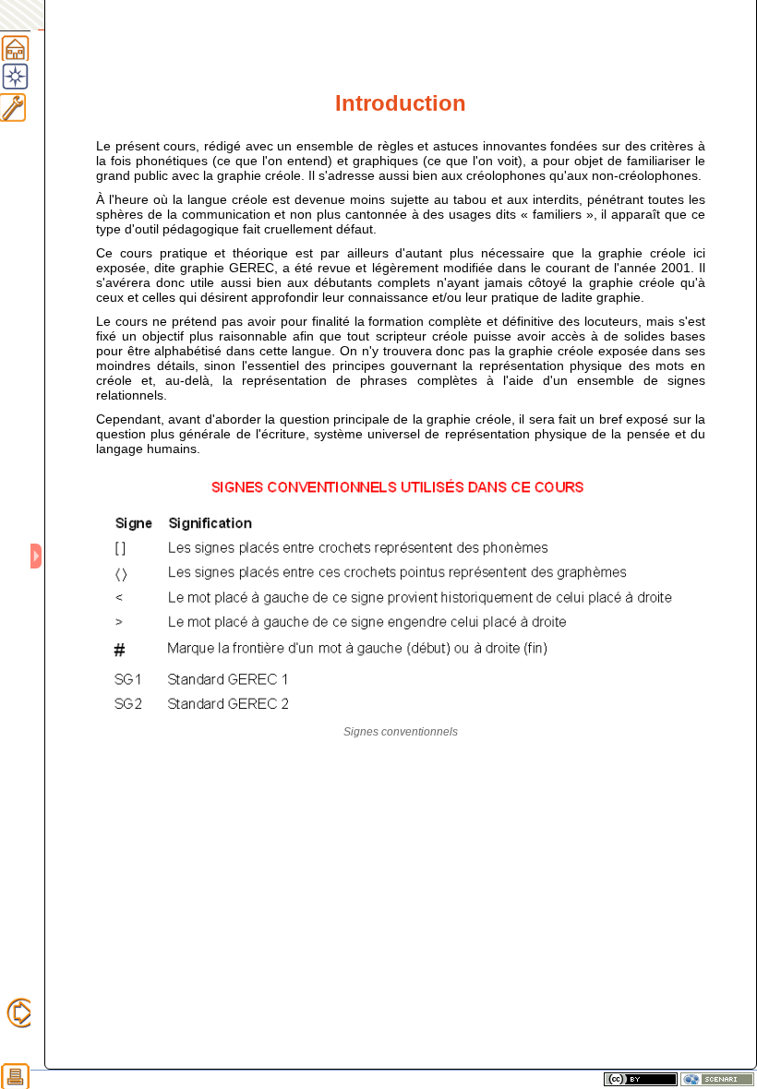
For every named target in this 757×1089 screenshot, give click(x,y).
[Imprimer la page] (15, 1074)
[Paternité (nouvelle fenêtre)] (641, 1078)
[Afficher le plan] (37, 556)
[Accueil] (15, 45)
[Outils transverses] (22, 106)
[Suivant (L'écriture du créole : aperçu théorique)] (22, 1013)
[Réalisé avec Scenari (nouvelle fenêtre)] (717, 1078)
